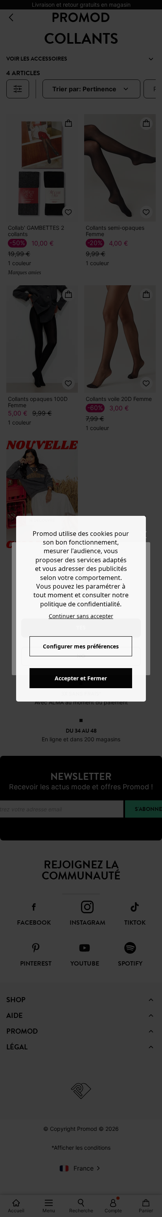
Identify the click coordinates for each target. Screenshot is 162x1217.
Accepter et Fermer (81, 678)
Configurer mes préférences (81, 646)
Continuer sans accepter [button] (81, 616)
